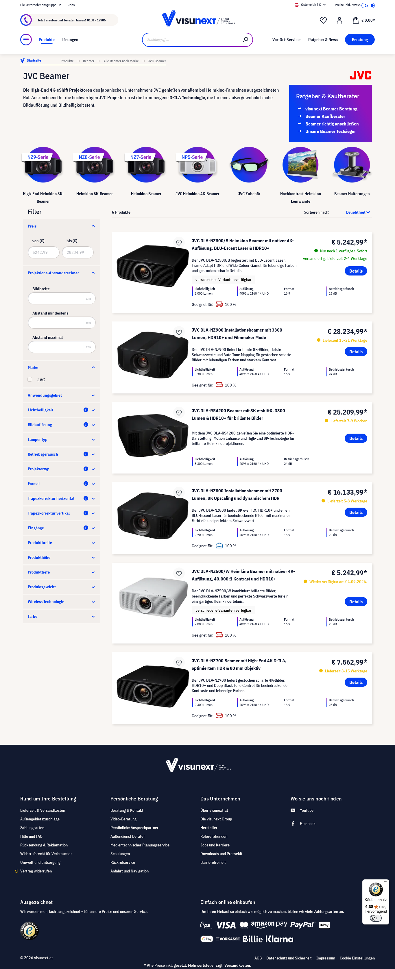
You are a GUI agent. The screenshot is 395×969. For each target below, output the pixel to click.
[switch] (376, 918)
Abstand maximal (47, 337)
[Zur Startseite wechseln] (198, 20)
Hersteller (208, 827)
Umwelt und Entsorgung (40, 862)
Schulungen (120, 853)
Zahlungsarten (32, 827)
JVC (41, 379)
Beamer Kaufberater (325, 116)
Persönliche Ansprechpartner (134, 827)
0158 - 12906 (96, 20)
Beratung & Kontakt (126, 810)
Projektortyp (38, 468)
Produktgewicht (42, 586)
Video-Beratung (123, 819)
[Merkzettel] (323, 20)
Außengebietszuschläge (40, 819)
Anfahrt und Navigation (129, 871)
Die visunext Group (216, 819)
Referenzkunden (213, 836)
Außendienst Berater (127, 836)
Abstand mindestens (50, 313)
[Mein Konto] (339, 20)
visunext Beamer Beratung (331, 109)
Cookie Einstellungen (357, 958)
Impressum (325, 958)
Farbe (32, 616)
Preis (32, 226)
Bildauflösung (40, 424)
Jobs (71, 5)
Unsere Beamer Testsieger (330, 131)
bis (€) (72, 240)
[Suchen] (246, 40)
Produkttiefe (39, 572)
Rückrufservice (122, 862)
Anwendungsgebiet (45, 395)
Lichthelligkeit (40, 410)
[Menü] (26, 39)
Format (34, 483)
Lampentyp (37, 439)
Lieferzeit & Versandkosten (42, 810)
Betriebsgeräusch (43, 454)
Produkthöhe (39, 557)
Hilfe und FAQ (31, 836)
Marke (33, 367)
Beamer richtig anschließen (332, 124)
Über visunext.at (214, 810)
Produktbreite (40, 542)
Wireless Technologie (46, 601)
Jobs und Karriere (215, 845)
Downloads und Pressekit (221, 853)
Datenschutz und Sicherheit (289, 958)
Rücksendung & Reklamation (44, 845)
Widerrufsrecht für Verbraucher (46, 853)
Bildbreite (41, 288)
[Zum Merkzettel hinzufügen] (179, 242)
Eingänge (36, 527)
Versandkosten (237, 965)
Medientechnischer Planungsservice (139, 845)
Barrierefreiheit (213, 862)
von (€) (38, 240)
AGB (258, 958)
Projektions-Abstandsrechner (53, 272)
